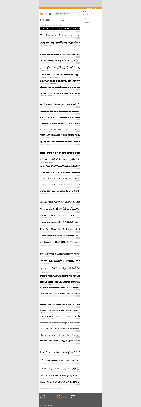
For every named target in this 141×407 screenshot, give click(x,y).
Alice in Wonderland (44, 318)
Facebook (73, 398)
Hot (60, 14)
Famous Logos (43, 263)
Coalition (42, 119)
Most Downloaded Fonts (45, 398)
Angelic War (42, 245)
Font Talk (92, 8)
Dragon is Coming (43, 131)
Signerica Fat (43, 363)
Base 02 (42, 144)
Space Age (42, 217)
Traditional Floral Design (44, 83)
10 (56, 25)
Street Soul (42, 168)
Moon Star (42, 384)
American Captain (43, 284)
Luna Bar (42, 70)
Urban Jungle (43, 137)
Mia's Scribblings (43, 231)
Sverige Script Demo (44, 371)
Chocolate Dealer (43, 343)
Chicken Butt (43, 325)
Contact (99, 8)
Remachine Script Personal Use (45, 125)
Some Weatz (42, 162)
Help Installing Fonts (60, 399)
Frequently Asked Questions (61, 397)
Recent (63, 14)
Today (42, 238)
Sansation (42, 193)
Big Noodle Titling (43, 95)
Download (77, 31)
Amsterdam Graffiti (43, 289)
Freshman (42, 278)
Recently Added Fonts (45, 397)
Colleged (42, 256)
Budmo (42, 312)
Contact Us (58, 401)
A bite (41, 45)
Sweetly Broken (43, 187)
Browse (57, 14)
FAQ (96, 8)
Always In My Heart (43, 378)
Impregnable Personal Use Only (45, 331)
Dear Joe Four (43, 355)
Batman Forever (43, 155)
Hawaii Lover (43, 225)
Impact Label (43, 31)
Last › (60, 25)
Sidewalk (42, 113)
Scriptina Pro (43, 272)
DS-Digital (42, 180)
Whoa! (42, 89)
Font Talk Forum (59, 398)
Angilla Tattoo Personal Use (45, 77)
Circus (42, 295)
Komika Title (42, 306)
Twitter (73, 397)
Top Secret (42, 175)
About (88, 8)
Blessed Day (42, 204)
